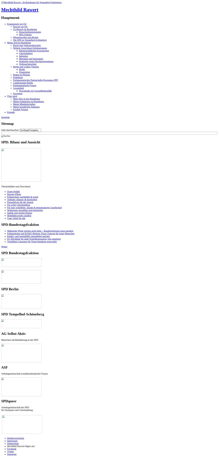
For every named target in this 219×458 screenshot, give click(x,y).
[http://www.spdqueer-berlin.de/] (22, 415)
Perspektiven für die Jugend (20, 202)
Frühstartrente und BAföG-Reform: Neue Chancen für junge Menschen (40, 233)
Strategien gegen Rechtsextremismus (36, 61)
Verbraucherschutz (27, 64)
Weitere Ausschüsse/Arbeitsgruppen (30, 48)
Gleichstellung (26, 53)
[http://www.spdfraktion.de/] (21, 266)
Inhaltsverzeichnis (15, 438)
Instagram (11, 454)
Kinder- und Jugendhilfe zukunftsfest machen (28, 236)
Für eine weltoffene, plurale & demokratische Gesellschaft (34, 207)
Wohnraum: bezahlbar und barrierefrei (25, 210)
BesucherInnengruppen (30, 32)
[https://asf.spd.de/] (21, 378)
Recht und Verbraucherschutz (27, 45)
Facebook (11, 449)
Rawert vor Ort (20, 26)
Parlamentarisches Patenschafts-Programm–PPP (35, 80)
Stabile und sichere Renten (19, 213)
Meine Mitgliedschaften (24, 104)
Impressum (12, 441)
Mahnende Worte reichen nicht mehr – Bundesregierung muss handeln (40, 231)
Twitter (10, 451)
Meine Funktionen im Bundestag (28, 101)
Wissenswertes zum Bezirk (25, 37)
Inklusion (23, 56)
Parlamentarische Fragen (24, 85)
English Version (20, 109)
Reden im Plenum (21, 75)
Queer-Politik (13, 191)
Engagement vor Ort (16, 24)
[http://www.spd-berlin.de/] (21, 308)
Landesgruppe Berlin (23, 83)
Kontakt (11, 112)
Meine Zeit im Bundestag (19, 42)
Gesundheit (18, 88)
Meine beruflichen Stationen (26, 107)
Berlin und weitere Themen (26, 67)
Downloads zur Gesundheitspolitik (35, 91)
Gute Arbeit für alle (16, 218)
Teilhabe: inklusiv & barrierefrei (22, 199)
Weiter (4, 246)
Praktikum (18, 77)
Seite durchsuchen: (10, 130)
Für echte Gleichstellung (18, 205)
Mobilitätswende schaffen (19, 215)
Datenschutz (13, 443)
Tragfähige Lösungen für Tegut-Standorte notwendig (32, 241)
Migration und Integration (31, 58)
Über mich (12, 96)
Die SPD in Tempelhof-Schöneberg (30, 40)
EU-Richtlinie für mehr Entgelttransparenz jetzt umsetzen (34, 239)
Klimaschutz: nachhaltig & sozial (22, 197)
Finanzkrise (24, 72)
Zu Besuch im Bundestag (25, 29)
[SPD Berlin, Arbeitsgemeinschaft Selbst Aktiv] (21, 345)
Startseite (5, 117)
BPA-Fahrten (25, 34)
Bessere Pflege (14, 194)
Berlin (22, 69)
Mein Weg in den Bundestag (26, 99)
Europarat (17, 93)
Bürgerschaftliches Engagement (34, 50)
